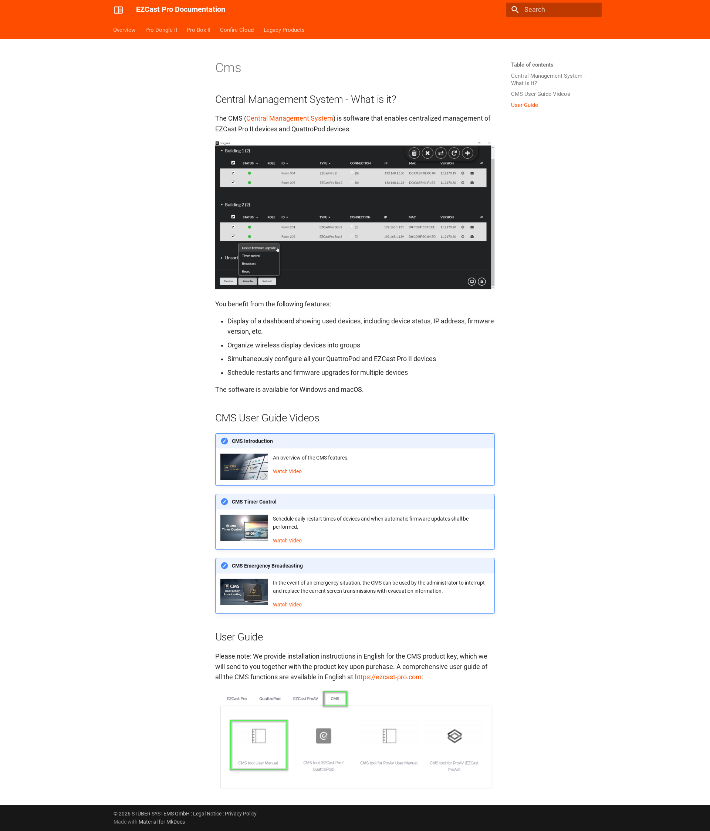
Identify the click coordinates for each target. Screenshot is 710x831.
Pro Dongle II (161, 29)
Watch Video (287, 471)
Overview (125, 29)
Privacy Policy (241, 814)
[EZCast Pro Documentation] (118, 9)
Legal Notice (207, 814)
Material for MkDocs (162, 822)
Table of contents (532, 64)
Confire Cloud (237, 29)
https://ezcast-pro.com (388, 677)
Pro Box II (198, 29)
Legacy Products (284, 29)
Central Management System (289, 118)
